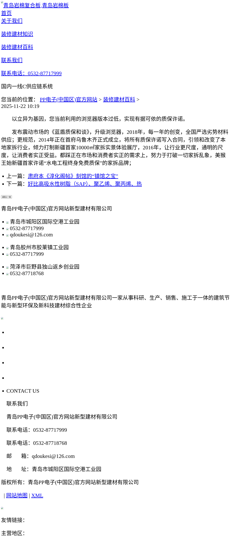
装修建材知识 (25, 347)
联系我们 (19, 377)
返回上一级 (6, 197)
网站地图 (17, 495)
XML (37, 495)
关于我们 (19, 331)
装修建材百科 (119, 100)
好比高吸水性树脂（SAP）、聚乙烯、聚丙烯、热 (85, 184)
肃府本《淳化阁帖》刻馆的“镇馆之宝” (73, 176)
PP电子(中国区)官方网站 (68, 100)
